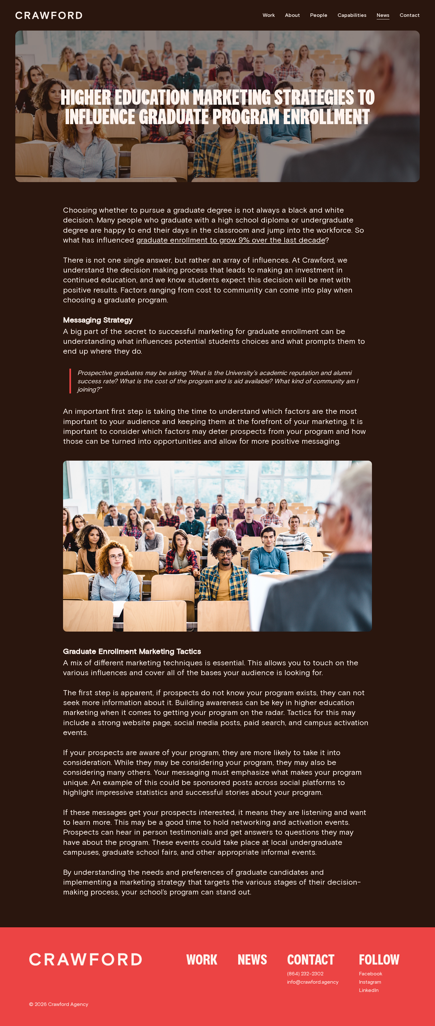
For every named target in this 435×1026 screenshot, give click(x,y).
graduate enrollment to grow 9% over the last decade (230, 239)
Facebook (370, 974)
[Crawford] (48, 15)
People (318, 15)
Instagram (370, 982)
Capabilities (352, 15)
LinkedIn (369, 990)
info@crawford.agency (313, 982)
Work (269, 15)
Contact (410, 15)
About (292, 15)
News (383, 15)
